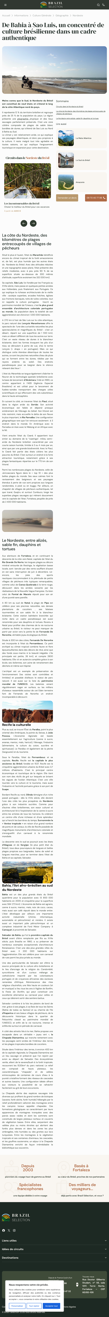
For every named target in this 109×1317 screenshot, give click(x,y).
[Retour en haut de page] (102, 658)
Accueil (6, 15)
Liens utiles (9, 1240)
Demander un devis (67, 197)
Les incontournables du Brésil (21, 203)
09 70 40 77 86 (94, 197)
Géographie (62, 15)
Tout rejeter (34, 1306)
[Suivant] (33, 223)
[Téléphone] (103, 4)
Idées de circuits (13, 1249)
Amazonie (80, 182)
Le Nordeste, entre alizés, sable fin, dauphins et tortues (77, 118)
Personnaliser (17, 1306)
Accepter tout (51, 1306)
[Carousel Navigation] (28, 223)
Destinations (10, 1257)
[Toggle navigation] (5, 4)
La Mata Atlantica (83, 138)
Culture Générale (42, 15)
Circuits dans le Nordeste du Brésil (69, 106)
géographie (23, 118)
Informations (21, 15)
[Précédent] (24, 223)
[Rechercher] (98, 4)
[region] (34, 1296)
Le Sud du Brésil (83, 160)
